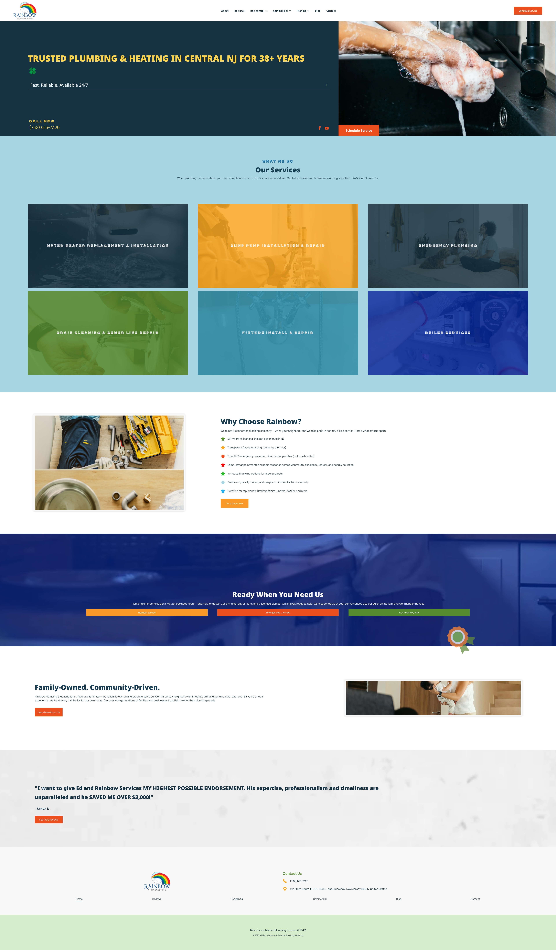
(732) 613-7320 (44, 127)
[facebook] (319, 128)
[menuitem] (224, 10)
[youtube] (326, 128)
